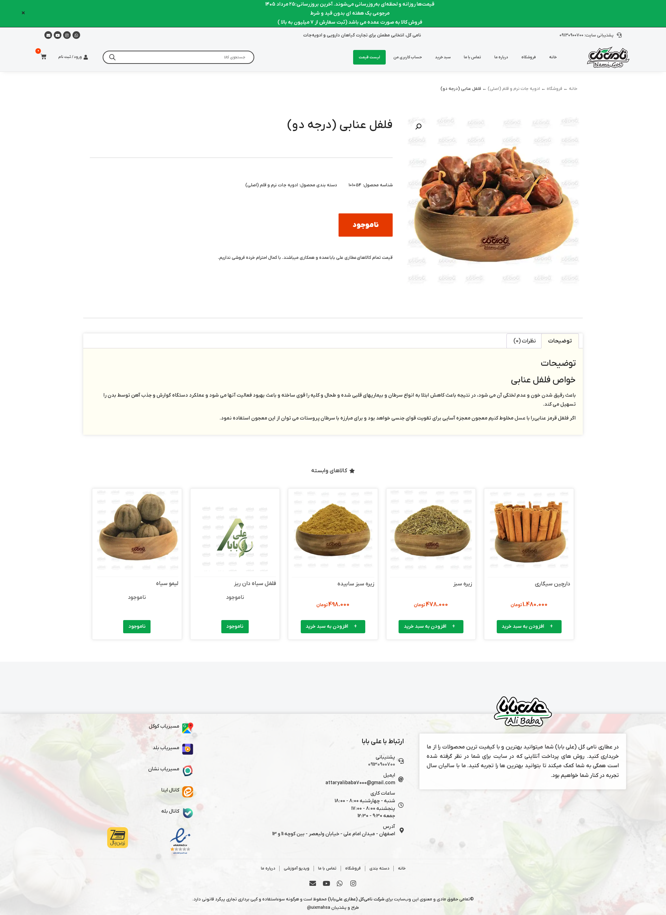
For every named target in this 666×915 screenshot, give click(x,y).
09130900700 (381, 764)
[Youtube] (57, 35)
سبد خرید (443, 57)
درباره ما (501, 57)
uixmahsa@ (318, 907)
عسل (520, 418)
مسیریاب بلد (166, 748)
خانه (553, 57)
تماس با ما (472, 57)
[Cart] (41, 57)
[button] (418, 126)
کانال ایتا (170, 790)
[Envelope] (312, 883)
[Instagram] (67, 35)
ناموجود (235, 626)
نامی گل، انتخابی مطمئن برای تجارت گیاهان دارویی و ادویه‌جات (362, 35)
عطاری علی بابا (343, 258)
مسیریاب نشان (163, 769)
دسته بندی (379, 868)
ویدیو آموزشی (296, 868)
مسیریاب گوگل (164, 726)
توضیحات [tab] (560, 341)
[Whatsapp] (76, 35)
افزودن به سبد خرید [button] (523, 626)
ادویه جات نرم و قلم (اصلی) (514, 89)
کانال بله (170, 811)
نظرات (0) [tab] (524, 341)
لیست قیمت (369, 57)
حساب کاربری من (407, 57)
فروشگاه (528, 57)
